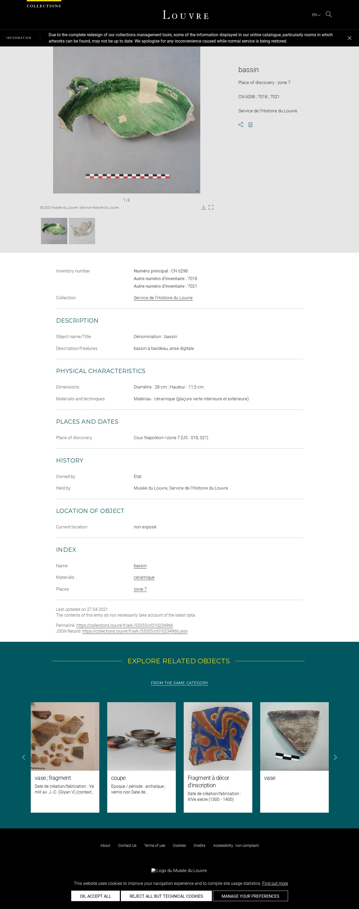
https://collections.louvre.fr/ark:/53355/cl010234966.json (135, 631)
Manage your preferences (250, 896)
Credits (199, 845)
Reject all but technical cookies (166, 896)
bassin (140, 565)
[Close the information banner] (349, 38)
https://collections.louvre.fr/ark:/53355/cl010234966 (124, 625)
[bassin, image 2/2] (82, 231)
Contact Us (127, 845)
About (105, 845)
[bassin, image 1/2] (54, 231)
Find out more (275, 883)
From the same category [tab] (179, 683)
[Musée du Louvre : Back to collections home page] (185, 15)
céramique (144, 577)
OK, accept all (95, 896)
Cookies (179, 845)
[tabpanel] (179, 757)
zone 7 (140, 589)
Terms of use (154, 845)
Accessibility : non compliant (236, 845)
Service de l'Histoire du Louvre (163, 297)
